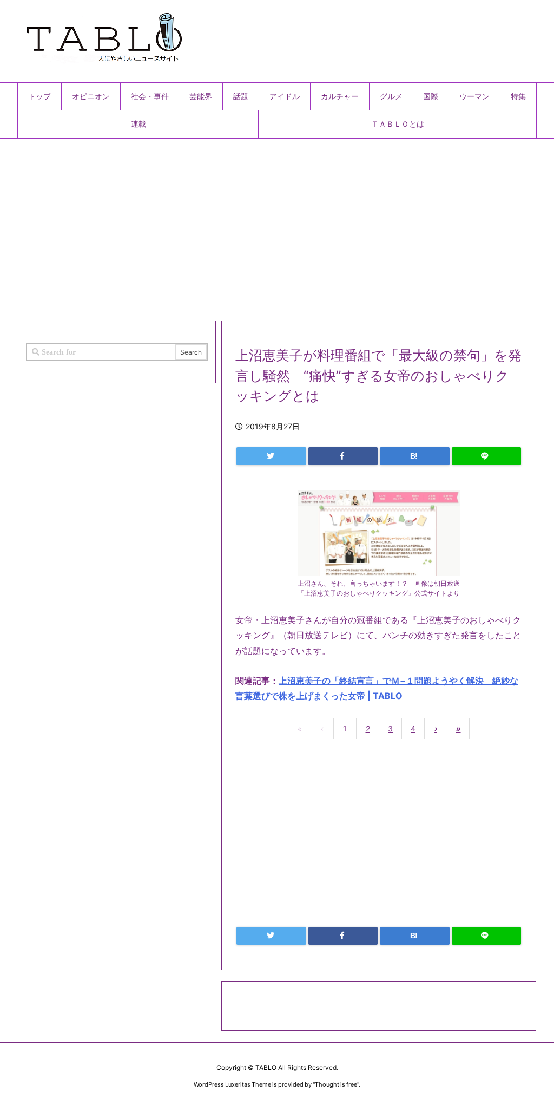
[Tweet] (271, 456)
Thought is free (336, 1084)
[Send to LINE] (487, 456)
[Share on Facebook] (343, 456)
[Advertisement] (277, 225)
